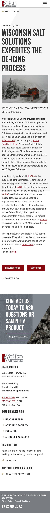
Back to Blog (12, 11)
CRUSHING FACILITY (16, 425)
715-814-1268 (8, 401)
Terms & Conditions (22, 501)
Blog (13, 251)
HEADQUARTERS (14, 419)
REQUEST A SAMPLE (18, 337)
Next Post (36, 268)
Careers (11, 460)
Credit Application (18, 474)
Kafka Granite (8, 140)
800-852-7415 (8, 397)
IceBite (31, 176)
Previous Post (12, 268)
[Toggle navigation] (44, 3)
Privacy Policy (7, 501)
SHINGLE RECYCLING (17, 437)
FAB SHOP (11, 431)
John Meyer (27, 244)
